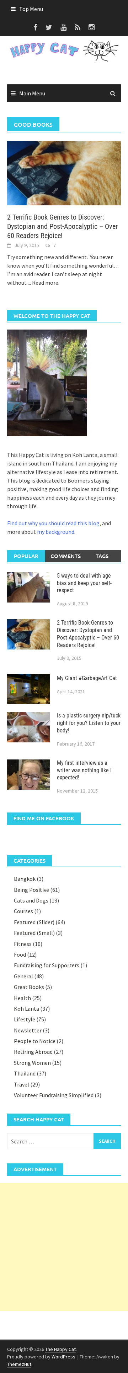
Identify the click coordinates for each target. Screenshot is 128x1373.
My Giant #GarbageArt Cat (87, 678)
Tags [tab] (102, 555)
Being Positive (31, 889)
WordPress (63, 1356)
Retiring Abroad (33, 1051)
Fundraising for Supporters (46, 965)
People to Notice (34, 1041)
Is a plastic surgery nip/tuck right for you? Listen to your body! (89, 723)
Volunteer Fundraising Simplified (54, 1095)
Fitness (23, 943)
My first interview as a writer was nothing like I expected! (84, 770)
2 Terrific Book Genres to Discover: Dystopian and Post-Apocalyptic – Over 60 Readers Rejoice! (62, 226)
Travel (21, 1084)
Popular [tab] (26, 555)
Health (22, 997)
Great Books (29, 986)
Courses (23, 911)
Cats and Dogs (31, 900)
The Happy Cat (60, 1349)
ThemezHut (19, 1364)
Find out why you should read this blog (53, 523)
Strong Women (32, 1062)
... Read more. (43, 282)
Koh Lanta (26, 1008)
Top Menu (31, 8)
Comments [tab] (65, 555)
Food (20, 954)
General (23, 976)
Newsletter (28, 1030)
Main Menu (32, 93)
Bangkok (25, 878)
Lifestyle (24, 1019)
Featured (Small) (34, 932)
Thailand (25, 1073)
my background (55, 531)
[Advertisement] (64, 1247)
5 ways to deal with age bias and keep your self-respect (84, 583)
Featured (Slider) (34, 922)
